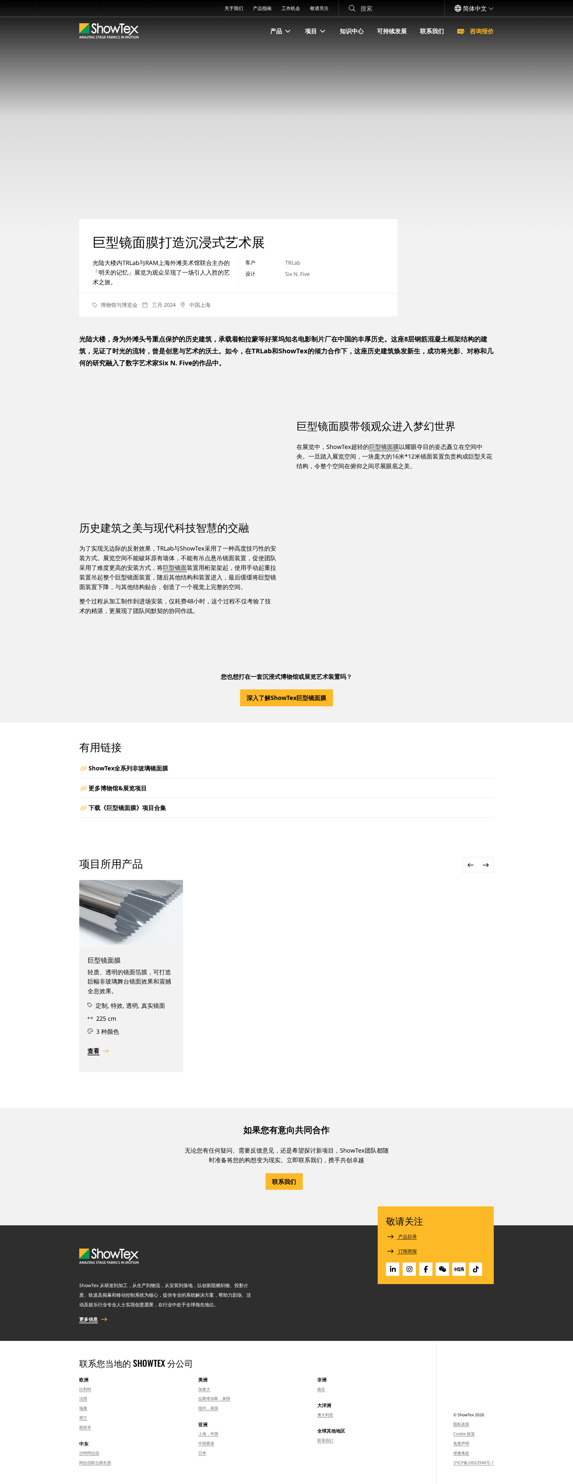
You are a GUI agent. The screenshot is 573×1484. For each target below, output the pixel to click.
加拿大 (204, 1389)
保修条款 (461, 1453)
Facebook (425, 1269)
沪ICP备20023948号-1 (473, 1462)
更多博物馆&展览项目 (118, 788)
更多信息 (88, 1319)
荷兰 (83, 1418)
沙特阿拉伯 (89, 1453)
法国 (83, 1398)
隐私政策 (461, 1424)
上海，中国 (208, 1434)
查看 (93, 1051)
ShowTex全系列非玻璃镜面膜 (128, 768)
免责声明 (461, 1443)
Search (352, 8)
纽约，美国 (208, 1408)
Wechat (442, 1269)
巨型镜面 (175, 567)
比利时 (85, 1389)
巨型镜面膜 (384, 447)
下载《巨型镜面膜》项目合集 (127, 808)
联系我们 (432, 31)
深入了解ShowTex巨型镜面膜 (286, 698)
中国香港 (206, 1443)
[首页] (109, 31)
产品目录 (407, 1236)
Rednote (459, 1269)
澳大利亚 (325, 1415)
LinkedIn (392, 1269)
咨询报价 (481, 31)
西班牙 (85, 1427)
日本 (202, 1453)
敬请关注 (319, 8)
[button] (281, 31)
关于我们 (233, 8)
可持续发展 (392, 31)
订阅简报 (407, 1251)
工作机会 (291, 8)
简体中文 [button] (475, 8)
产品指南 (262, 8)
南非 (321, 1389)
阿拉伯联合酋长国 (95, 1462)
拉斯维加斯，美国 (214, 1398)
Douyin (475, 1269)
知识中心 (352, 31)
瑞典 (83, 1408)
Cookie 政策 (464, 1434)
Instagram (409, 1269)
